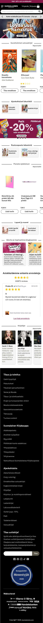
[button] (2, 6)
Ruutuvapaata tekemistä (21, 145)
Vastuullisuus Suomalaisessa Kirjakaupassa (21, 461)
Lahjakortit (8, 499)
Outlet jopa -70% (11, 512)
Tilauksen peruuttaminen (14, 388)
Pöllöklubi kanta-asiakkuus (15, 443)
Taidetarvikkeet (10, 520)
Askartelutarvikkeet (12, 473)
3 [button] (23, 138)
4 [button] (25, 138)
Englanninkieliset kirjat (13, 486)
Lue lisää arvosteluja (21, 318)
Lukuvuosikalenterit (12, 507)
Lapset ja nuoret (21, 222)
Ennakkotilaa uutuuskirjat (14, 481)
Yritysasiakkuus (10, 448)
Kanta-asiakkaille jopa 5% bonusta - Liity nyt (21, 16)
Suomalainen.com (27, 620)
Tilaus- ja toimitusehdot (13, 396)
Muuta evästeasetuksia (13, 405)
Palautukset (9, 383)
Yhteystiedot (9, 452)
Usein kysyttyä (10, 379)
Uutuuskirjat (9, 525)
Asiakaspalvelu (10, 430)
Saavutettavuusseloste (13, 409)
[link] (21, 313)
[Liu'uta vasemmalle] (2, 16)
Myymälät (8, 439)
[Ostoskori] (38, 6)
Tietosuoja (8, 414)
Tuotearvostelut (10, 418)
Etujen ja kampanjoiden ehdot (16, 401)
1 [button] (17, 138)
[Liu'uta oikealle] (40, 16)
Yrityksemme (9, 456)
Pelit (5, 516)
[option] (21, 16)
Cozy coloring (9, 477)
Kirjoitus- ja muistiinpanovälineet (17, 494)
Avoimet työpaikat (11, 435)
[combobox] (21, 11)
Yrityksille (25, 6)
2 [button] (20, 138)
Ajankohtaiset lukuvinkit (21, 101)
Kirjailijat (7, 490)
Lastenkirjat (8, 503)
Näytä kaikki (37, 46)
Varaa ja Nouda (10, 392)
